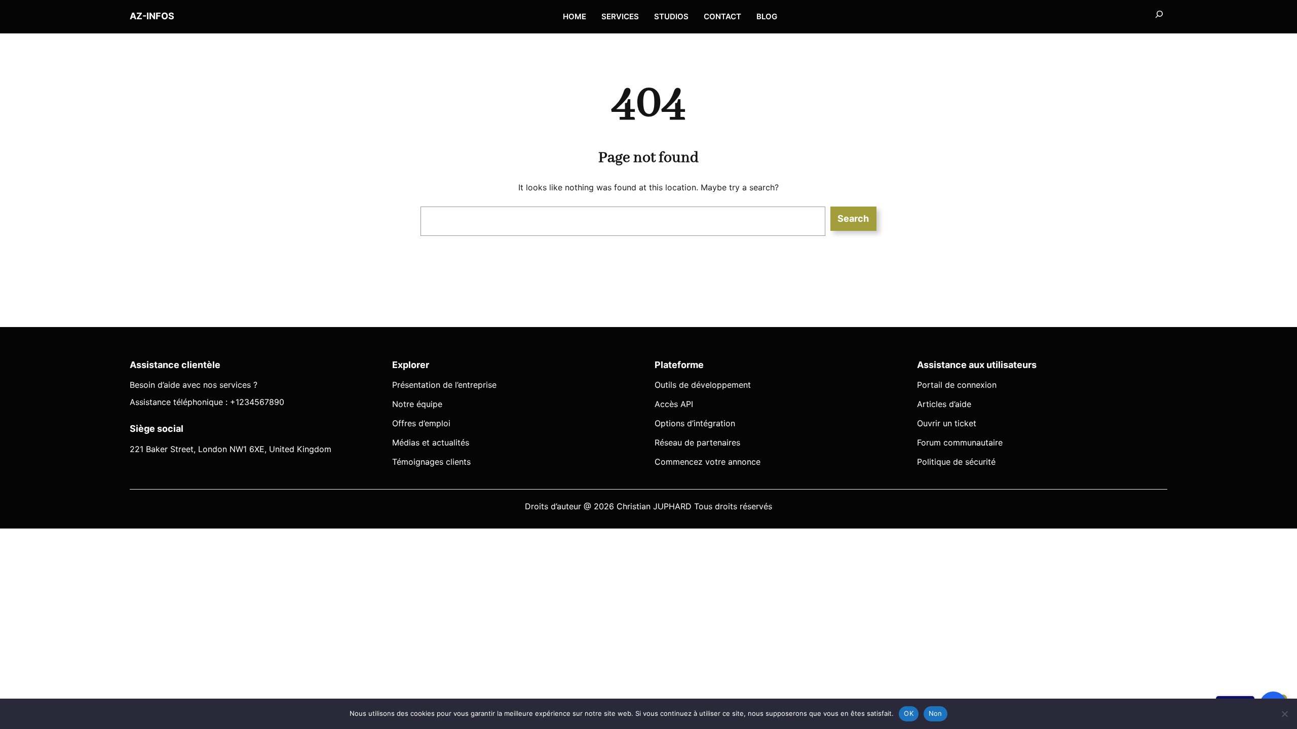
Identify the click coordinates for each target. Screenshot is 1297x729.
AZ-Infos (152, 16)
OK (908, 713)
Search (853, 218)
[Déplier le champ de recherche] (1159, 14)
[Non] (1284, 714)
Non (935, 713)
